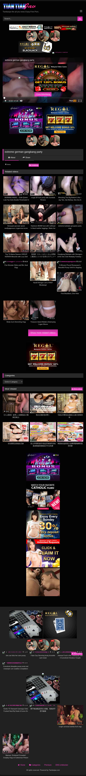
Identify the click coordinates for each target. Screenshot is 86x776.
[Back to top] (79, 769)
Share (27, 157)
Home (22, 765)
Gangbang (34, 165)
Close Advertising (43, 94)
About (12, 157)
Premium (48, 765)
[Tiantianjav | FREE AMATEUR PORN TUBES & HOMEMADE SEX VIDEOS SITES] (43, 6)
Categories (36, 765)
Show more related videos (43, 333)
